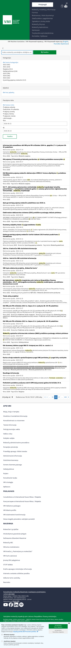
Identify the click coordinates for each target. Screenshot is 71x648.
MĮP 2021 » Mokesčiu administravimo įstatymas (45, 293)
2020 (8, 221)
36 (56, 397)
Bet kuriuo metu (8, 105)
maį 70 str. (32, 366)
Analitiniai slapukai (9, 641)
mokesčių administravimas (9, 366)
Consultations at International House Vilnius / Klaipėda (22, 497)
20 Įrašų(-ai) (6, 397)
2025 (6, 73)
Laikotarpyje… (8, 118)
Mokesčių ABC (8, 542)
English (65, 41)
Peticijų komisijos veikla (11, 429)
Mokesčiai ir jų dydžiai (10, 529)
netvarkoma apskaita (49, 368)
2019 (15, 245)
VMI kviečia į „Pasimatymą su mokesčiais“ (17, 551)
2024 (6, 76)
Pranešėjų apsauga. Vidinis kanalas (15, 451)
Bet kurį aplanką (8, 92)
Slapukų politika (18, 632)
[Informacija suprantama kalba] (65, 7)
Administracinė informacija (12, 456)
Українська (64, 44)
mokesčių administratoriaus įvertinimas (44, 366)
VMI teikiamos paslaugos (12, 506)
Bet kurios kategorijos (10, 62)
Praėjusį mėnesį (8, 114)
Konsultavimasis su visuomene (13, 420)
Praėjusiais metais (9, 116)
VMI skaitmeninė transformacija (14, 515)
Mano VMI (15, 601)
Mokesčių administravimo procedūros (16, 442)
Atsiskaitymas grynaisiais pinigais (14, 534)
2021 (6, 67)
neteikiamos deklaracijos (60, 366)
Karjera (5, 473)
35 (52, 397)
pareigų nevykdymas (8, 368)
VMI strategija (8, 482)
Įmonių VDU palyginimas (11, 560)
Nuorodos (6, 582)
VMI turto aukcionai (10, 556)
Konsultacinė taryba (10, 478)
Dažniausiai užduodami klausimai (14, 538)
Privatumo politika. (30, 632)
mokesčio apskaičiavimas (22, 366)
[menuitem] (43, 9)
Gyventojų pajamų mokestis (14, 80)
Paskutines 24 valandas (11, 109)
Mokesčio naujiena (24, 156)
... (49, 397)
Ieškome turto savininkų (11, 578)
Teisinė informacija (9, 425)
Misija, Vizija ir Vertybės (11, 412)
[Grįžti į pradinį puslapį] (2, 48)
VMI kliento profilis (9, 510)
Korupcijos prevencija (10, 447)
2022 (6, 65)
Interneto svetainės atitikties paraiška (16, 573)
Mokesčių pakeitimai (57, 245)
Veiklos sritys (7, 434)
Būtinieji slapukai (9, 635)
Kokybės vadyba (8, 438)
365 (65, 397)
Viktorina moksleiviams (11, 547)
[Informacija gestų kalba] (62, 7)
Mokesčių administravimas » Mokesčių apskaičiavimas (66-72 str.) (31, 370)
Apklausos (6, 487)
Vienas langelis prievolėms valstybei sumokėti (19, 519)
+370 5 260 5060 (9, 594)
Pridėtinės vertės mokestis (26, 315)
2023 (6, 78)
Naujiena (8, 69)
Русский (57, 44)
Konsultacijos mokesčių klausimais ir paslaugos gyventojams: (24, 592)
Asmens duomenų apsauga (12, 465)
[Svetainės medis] (66, 3)
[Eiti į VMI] (11, 20)
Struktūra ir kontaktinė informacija (15, 416)
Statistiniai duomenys (10, 460)
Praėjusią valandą (9, 107)
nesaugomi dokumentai (37, 368)
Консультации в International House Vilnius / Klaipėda (22, 501)
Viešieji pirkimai (10, 71)
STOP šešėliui (8, 565)
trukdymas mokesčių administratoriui (22, 368)
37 (59, 397)
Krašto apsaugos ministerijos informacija (17, 569)
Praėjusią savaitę (9, 111)
